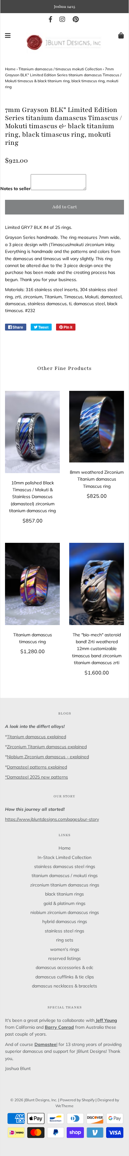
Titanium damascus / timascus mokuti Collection (60, 69)
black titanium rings (64, 894)
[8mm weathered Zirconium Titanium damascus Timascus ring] (96, 426)
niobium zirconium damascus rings (64, 912)
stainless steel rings (64, 931)
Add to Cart (64, 207)
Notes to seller (15, 188)
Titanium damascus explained (36, 737)
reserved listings (64, 958)
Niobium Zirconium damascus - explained (48, 757)
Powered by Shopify (77, 1100)
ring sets (64, 940)
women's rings (64, 949)
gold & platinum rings (64, 903)
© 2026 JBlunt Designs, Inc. (33, 1100)
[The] (96, 584)
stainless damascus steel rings (64, 866)
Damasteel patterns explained (37, 767)
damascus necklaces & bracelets (64, 986)
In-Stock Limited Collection (64, 857)
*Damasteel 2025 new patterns (36, 777)
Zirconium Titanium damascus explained (47, 747)
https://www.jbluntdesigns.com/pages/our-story (52, 819)
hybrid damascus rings (64, 921)
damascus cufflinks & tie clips (64, 977)
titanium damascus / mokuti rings (65, 875)
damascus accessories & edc (64, 967)
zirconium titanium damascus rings (64, 885)
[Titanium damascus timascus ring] (32, 584)
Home (10, 69)
